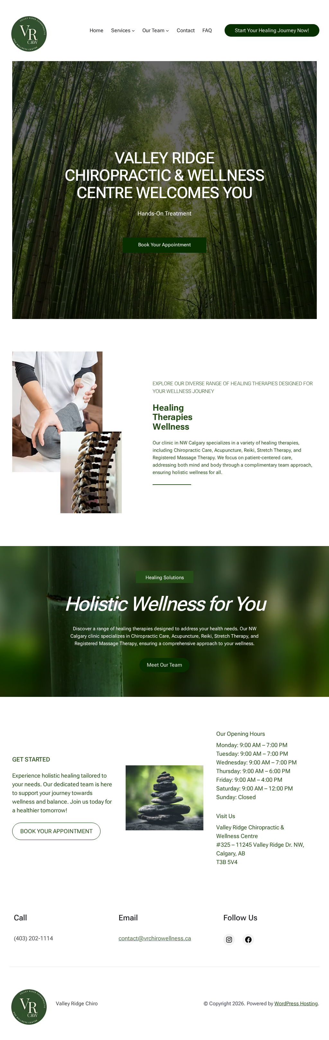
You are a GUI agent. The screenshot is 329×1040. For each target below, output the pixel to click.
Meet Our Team (164, 665)
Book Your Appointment (56, 831)
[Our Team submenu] (167, 30)
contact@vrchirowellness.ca (155, 938)
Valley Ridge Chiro (77, 1003)
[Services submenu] (133, 30)
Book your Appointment (164, 245)
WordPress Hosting (296, 1003)
